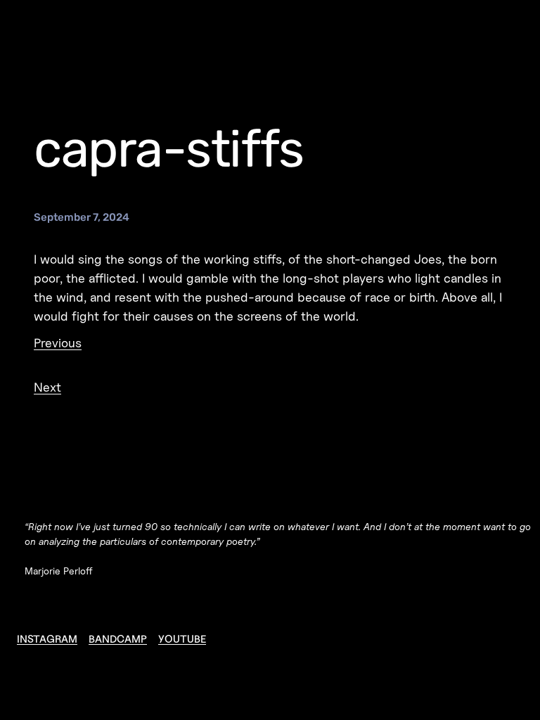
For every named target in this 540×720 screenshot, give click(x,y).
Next (47, 387)
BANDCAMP (118, 638)
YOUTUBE (182, 638)
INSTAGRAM (47, 638)
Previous (58, 342)
